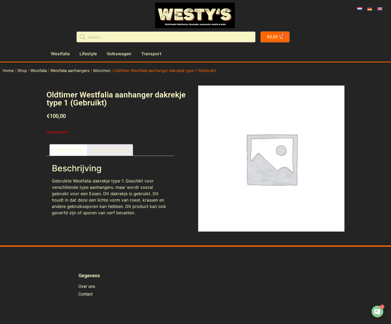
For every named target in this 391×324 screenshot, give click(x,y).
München (102, 70)
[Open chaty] (377, 311)
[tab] (68, 150)
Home (8, 70)
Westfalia (38, 70)
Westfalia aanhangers (70, 70)
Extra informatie (110, 150)
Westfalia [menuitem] (60, 53)
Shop (22, 70)
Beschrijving (68, 150)
